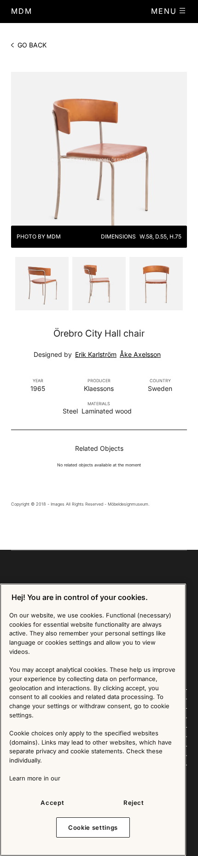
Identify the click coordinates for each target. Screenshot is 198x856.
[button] (169, 11)
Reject (133, 802)
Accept (52, 802)
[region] (93, 719)
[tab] (42, 282)
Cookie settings (93, 827)
